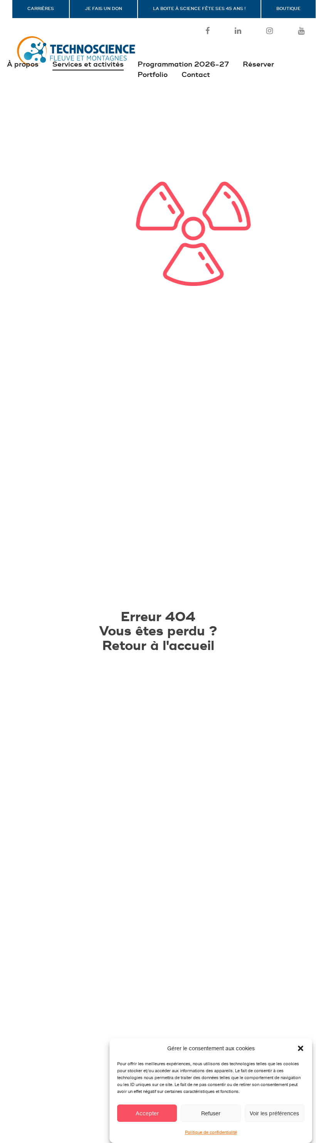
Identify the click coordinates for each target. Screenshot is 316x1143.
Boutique (288, 9)
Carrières (40, 9)
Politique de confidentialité (211, 1132)
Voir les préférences (274, 1113)
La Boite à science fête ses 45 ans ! (199, 9)
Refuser (210, 1113)
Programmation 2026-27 (183, 64)
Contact (196, 74)
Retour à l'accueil (158, 646)
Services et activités (88, 64)
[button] (300, 1048)
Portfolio (153, 74)
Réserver (258, 64)
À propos (23, 64)
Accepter (147, 1113)
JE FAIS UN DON (103, 9)
